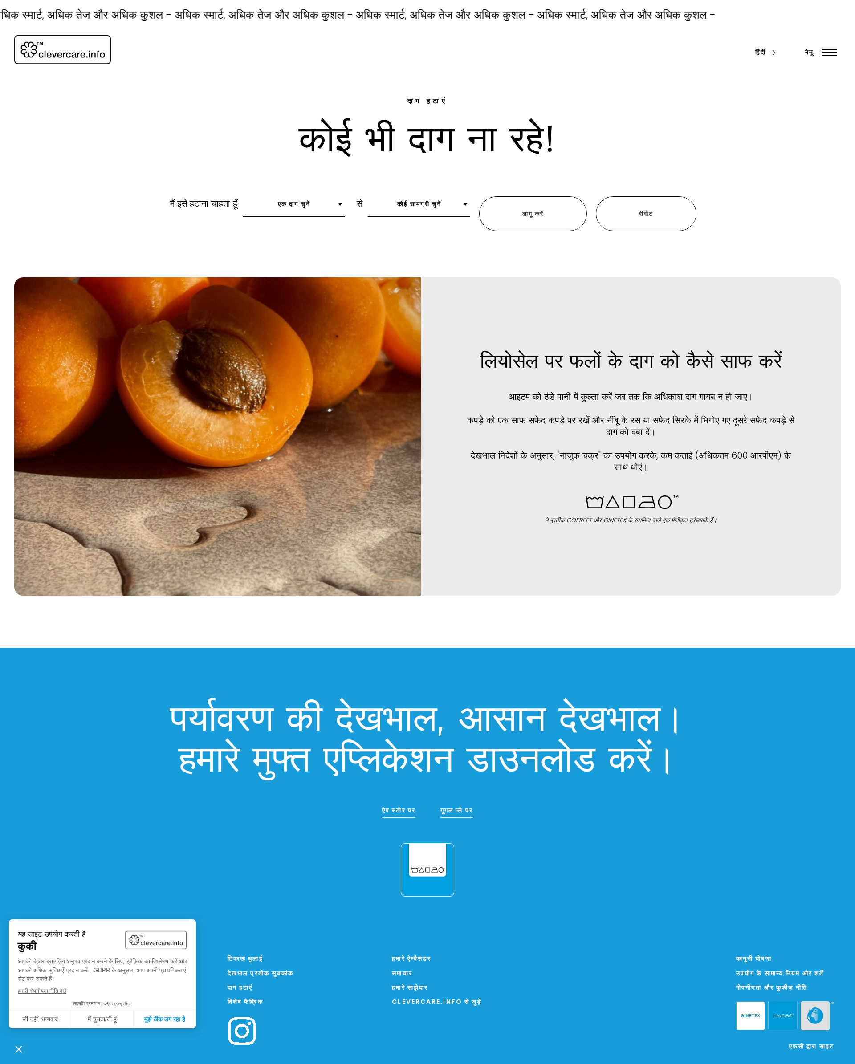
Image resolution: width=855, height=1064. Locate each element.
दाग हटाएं (240, 988)
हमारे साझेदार (410, 988)
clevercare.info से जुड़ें (437, 1002)
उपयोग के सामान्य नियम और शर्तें (780, 974)
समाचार (402, 974)
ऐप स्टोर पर (398, 811)
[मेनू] (827, 52)
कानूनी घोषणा (754, 959)
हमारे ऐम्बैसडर (411, 959)
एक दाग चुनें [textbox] (294, 204)
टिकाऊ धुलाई (245, 959)
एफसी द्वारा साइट (811, 1047)
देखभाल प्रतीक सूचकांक (260, 974)
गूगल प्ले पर (456, 811)
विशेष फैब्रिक (245, 1002)
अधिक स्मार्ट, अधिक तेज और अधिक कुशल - (244, 15)
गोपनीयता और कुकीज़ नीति (772, 988)
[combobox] (294, 207)
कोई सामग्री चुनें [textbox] (419, 204)
